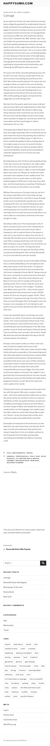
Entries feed (8, 715)
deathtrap (9, 653)
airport (7, 644)
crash (22, 649)
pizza (33, 683)
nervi (29, 675)
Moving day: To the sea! (12, 587)
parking (25, 683)
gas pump (9, 662)
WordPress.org (9, 724)
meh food (19, 675)
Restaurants (19, 453)
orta (6, 683)
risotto (41, 683)
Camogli (6, 578)
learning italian (35, 670)
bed (35, 644)
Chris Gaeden (23, 12)
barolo (28, 644)
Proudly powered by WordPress (15, 740)
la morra (22, 670)
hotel (36, 666)
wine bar (34, 460)
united (7, 696)
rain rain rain (22, 460)
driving (7, 657)
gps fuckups (30, 662)
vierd (15, 696)
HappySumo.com (18, 3)
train (7, 692)
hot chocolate (25, 666)
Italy (9, 453)
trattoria (15, 692)
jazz (38, 456)
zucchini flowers (15, 462)
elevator (16, 657)
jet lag (13, 670)
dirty (36, 653)
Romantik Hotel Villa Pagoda (15, 582)
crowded (31, 649)
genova (19, 662)
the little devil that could (30, 688)
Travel (29, 453)
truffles (25, 692)
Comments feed (10, 720)
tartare (14, 688)
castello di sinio (11, 649)
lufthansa (9, 675)
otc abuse (15, 683)
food (25, 657)
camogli (11, 456)
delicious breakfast (24, 653)
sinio (7, 688)
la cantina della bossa (27, 458)
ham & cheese (11, 666)
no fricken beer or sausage (16, 679)
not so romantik (36, 679)
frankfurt (34, 657)
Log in (5, 710)
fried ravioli (22, 456)
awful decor (18, 644)
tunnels (34, 692)
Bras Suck (7, 597)
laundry (11, 460)
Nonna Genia (8, 592)
